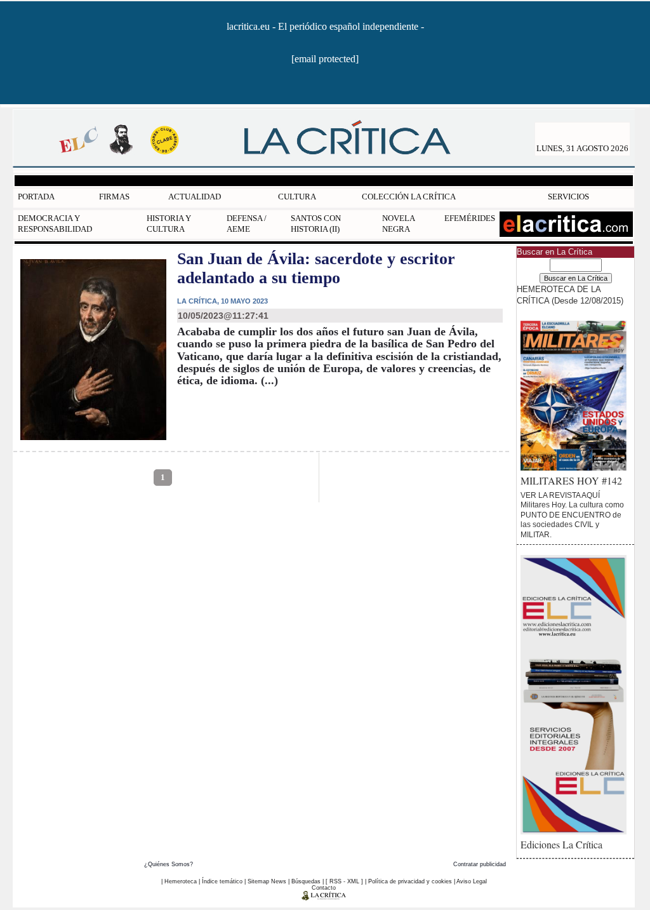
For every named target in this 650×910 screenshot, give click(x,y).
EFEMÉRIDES (469, 218)
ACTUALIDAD (194, 196)
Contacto (324, 888)
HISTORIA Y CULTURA (169, 223)
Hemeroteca (180, 881)
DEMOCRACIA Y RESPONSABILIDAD (55, 223)
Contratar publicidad (479, 864)
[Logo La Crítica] (324, 898)
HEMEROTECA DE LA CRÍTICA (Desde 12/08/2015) (570, 294)
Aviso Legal (471, 881)
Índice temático (222, 881)
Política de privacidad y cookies (410, 881)
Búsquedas (306, 881)
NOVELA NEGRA (398, 223)
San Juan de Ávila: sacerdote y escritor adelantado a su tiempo (316, 268)
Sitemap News (267, 881)
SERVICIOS (568, 196)
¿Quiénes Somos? (168, 864)
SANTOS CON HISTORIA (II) (316, 223)
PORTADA (36, 196)
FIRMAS (114, 196)
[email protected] (325, 58)
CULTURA (297, 196)
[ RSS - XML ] (344, 881)
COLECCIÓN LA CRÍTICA (409, 196)
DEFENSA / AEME (247, 223)
